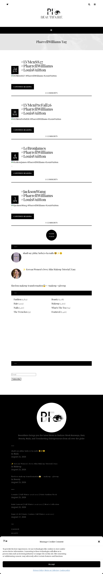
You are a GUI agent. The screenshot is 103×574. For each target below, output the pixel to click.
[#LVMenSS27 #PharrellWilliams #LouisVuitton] (34, 75)
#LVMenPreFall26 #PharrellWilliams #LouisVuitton (37, 109)
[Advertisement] (51, 339)
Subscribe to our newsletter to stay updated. (32, 370)
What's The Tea (59, 307)
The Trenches (20, 311)
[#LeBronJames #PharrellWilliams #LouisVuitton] (34, 162)
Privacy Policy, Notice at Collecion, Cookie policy (51, 570)
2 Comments (51, 93)
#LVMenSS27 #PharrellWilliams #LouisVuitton (37, 66)
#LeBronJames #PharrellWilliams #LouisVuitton (37, 152)
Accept (51, 564)
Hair (16, 303)
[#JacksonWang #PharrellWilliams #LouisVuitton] (35, 205)
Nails (16, 307)
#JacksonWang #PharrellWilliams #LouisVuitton (37, 195)
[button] (99, 541)
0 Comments (51, 136)
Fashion (17, 299)
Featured (56, 311)
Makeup (55, 303)
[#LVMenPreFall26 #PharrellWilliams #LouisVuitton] (36, 119)
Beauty (55, 299)
